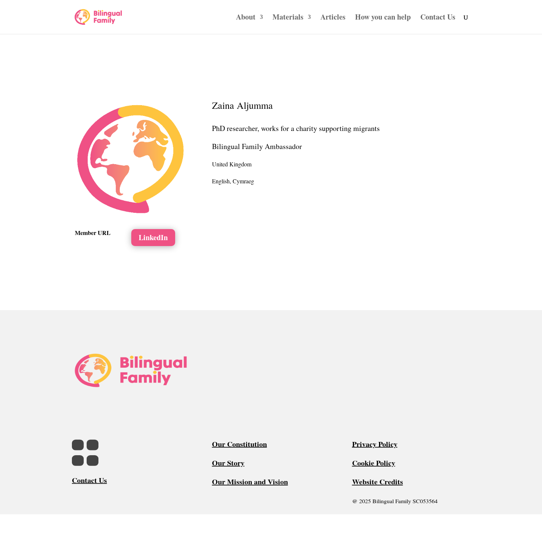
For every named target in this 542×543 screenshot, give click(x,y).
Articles (332, 18)
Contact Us (437, 18)
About (246, 18)
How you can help (383, 18)
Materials (287, 18)
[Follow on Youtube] (92, 460)
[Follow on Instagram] (92, 444)
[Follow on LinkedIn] (78, 460)
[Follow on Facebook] (78, 444)
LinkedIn (153, 237)
